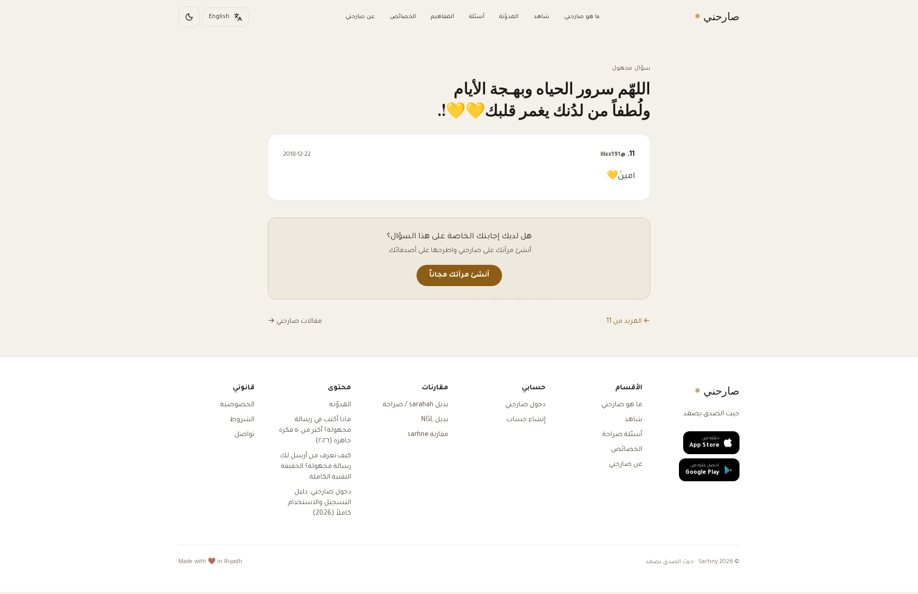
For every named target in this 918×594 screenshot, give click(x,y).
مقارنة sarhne (427, 435)
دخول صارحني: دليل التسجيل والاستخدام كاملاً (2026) (319, 503)
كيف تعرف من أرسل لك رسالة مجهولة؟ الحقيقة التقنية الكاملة (315, 467)
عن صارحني (360, 17)
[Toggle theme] (189, 17)
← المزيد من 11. (627, 321)
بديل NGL (434, 420)
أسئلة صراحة (622, 435)
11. (617, 154)
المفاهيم (442, 17)
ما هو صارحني (582, 17)
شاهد (541, 17)
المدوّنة (508, 17)
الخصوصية (237, 405)
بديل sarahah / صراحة (415, 405)
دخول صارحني (525, 405)
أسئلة (476, 17)
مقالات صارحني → (295, 321)
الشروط (242, 420)
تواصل (244, 435)
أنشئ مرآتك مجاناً (459, 275)
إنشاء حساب (526, 420)
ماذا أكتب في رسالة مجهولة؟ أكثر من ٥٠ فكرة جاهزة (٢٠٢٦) (315, 430)
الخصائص (403, 17)
